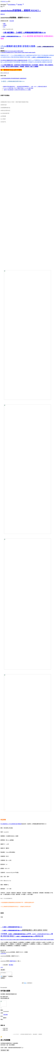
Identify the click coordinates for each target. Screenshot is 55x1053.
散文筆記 (11, 964)
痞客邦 (11, 961)
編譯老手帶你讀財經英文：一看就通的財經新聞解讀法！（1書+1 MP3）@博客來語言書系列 (25, 86)
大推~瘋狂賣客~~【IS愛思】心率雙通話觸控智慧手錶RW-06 (24, 32)
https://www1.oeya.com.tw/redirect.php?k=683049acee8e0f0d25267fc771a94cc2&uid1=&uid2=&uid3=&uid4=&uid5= (27, 939)
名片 (4, 26)
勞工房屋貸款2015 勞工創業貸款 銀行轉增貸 (11, 823)
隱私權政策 (35, 1034)
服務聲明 (40, 1034)
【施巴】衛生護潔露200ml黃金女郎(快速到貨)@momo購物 (17, 89)
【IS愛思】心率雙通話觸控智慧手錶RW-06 (41, 934)
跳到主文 (3, 14)
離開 (8, 1050)
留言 (14, 961)
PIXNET (17, 1034)
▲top (2, 967)
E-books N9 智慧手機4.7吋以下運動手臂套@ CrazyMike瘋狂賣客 (18, 88)
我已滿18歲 (3, 1050)
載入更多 (3, 969)
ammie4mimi (3, 953)
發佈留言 (3, 978)
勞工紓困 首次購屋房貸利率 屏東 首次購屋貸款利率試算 (14, 60)
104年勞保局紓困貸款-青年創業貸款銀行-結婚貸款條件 (13, 78)
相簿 (4, 23)
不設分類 (11, 20)
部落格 (4, 25)
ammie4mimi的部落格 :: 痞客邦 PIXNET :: (21, 10)
